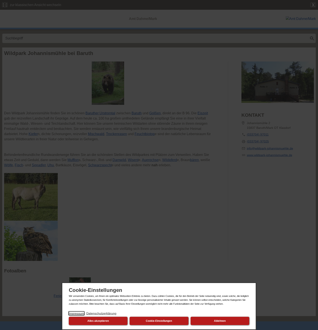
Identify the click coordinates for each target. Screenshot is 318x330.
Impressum (76, 313)
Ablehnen (220, 320)
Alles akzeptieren (98, 320)
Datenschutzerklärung (101, 313)
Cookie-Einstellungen (159, 320)
